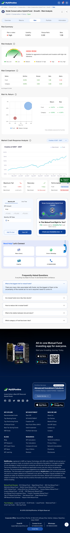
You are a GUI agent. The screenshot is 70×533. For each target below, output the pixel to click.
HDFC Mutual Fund (10, 489)
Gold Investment (31, 427)
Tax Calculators (31, 443)
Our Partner (51, 418)
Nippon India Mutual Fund (30, 497)
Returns (21, 20)
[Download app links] (42, 356)
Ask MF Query (52, 424)
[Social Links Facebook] (5, 401)
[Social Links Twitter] (14, 401)
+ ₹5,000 (25, 213)
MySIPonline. (33, 510)
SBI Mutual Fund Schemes (12, 497)
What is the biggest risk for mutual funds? (18, 283)
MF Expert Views (9, 446)
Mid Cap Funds (21, 505)
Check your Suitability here (51, 232)
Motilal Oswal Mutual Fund (28, 487)
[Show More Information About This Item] (14, 44)
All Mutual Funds (9, 424)
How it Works (30, 449)
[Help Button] (67, 524)
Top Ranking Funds (10, 418)
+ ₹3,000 (16, 213)
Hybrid (8, 14)
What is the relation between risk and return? (19, 313)
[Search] (59, 3)
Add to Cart (10, 232)
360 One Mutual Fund (51, 485)
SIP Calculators (30, 440)
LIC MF (21, 491)
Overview (8, 20)
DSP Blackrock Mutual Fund (33, 491)
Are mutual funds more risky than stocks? (18, 298)
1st (8, 220)
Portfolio (48, 20)
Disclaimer (51, 449)
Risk (35, 20)
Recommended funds (11, 415)
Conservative (16, 14)
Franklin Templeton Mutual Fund (38, 493)
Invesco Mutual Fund (10, 491)
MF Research (8, 443)
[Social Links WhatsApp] (27, 401)
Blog (5, 440)
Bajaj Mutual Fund (37, 485)
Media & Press (52, 421)
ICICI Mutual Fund (24, 485)
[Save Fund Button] (62, 12)
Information (62, 20)
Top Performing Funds (11, 421)
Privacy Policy (52, 443)
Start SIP (25, 232)
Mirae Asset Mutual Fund (46, 487)
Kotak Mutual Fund (41, 495)
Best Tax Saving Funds (11, 427)
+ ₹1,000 (7, 213)
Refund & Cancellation (54, 446)
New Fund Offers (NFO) (33, 424)
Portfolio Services (31, 431)
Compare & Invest (31, 446)
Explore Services (41, 396)
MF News (7, 449)
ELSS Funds (30, 503)
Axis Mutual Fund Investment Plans (15, 493)
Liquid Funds (40, 503)
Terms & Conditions (54, 440)
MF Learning (8, 452)
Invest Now (35, 529)
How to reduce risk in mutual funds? (16, 305)
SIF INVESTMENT (31, 418)
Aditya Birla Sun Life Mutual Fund (28, 489)
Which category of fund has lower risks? (18, 320)
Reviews (28, 452)
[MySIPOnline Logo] (9, 2)
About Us (50, 415)
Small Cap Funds (9, 505)
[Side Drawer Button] (67, 3)
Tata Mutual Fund (28, 495)
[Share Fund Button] (67, 11)
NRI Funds (7, 431)
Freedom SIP (30, 421)
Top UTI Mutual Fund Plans (12, 495)
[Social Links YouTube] (18, 401)
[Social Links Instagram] (23, 401)
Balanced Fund (50, 503)
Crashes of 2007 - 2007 (55, 140)
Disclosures (51, 452)
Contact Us (51, 427)
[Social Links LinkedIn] (10, 401)
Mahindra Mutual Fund (11, 487)
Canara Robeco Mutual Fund (49, 489)
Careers (50, 431)
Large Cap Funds (19, 503)
